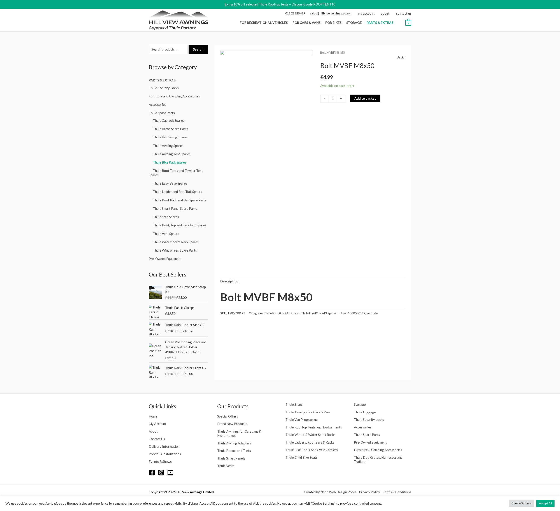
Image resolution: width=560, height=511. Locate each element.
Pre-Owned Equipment (165, 259)
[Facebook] (152, 472)
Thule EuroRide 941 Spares (282, 313)
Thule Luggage (365, 412)
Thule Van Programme (301, 419)
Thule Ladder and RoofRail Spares (177, 192)
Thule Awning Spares (168, 146)
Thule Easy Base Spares (170, 183)
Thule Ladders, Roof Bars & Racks (309, 442)
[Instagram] (161, 472)
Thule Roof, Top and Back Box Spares (179, 225)
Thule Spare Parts (162, 113)
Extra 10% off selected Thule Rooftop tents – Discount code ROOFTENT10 (280, 4)
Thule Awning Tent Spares (172, 154)
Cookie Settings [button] (521, 503)
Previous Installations (165, 454)
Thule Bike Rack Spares (169, 162)
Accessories (157, 104)
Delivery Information (164, 446)
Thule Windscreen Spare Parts (175, 250)
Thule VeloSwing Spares (170, 137)
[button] (289, 23)
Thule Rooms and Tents (234, 451)
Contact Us (157, 439)
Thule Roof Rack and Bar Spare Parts (179, 200)
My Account (157, 424)
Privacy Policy (369, 492)
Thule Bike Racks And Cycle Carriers (311, 450)
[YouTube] (170, 472)
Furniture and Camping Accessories (174, 96)
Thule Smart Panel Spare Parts (175, 208)
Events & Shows (160, 461)
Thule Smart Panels (231, 458)
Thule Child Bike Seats (301, 457)
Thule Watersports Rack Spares (176, 242)
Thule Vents (225, 466)
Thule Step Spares (166, 217)
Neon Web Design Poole (338, 492)
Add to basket (365, 98)
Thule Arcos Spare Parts (170, 129)
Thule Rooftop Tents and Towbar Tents (313, 427)
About (153, 431)
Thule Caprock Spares (168, 120)
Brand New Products (232, 424)
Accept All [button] (545, 503)
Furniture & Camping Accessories (378, 450)
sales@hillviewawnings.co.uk (330, 13)
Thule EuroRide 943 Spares (318, 313)
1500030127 (356, 313)
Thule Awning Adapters (234, 443)
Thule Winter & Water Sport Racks (310, 435)
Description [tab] (229, 281)
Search (198, 49)
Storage (360, 404)
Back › (401, 57)
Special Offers (227, 416)
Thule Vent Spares (166, 234)
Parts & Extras (162, 80)
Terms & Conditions (397, 492)
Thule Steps (294, 404)
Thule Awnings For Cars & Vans (308, 412)
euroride (372, 313)
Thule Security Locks (164, 88)
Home (153, 416)
